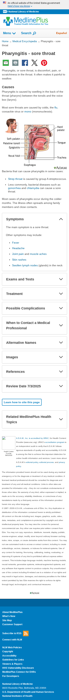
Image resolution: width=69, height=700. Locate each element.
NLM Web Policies (12, 647)
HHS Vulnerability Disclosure (18, 668)
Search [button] (26, 33)
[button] (61, 219)
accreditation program (54, 442)
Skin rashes (19, 259)
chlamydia (33, 188)
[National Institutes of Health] (5, 12)
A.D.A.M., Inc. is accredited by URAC (32, 438)
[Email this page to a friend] (6, 63)
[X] (34, 63)
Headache (18, 248)
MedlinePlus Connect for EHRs (19, 672)
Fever (15, 242)
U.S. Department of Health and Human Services (28, 692)
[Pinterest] (44, 63)
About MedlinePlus (12, 612)
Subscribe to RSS (11, 633)
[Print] (15, 63)
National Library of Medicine (23, 11)
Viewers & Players (12, 664)
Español (61, 33)
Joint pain (18, 253)
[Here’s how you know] (34, 4)
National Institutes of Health (17, 696)
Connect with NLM (12, 639)
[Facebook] (25, 63)
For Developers (10, 676)
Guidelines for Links (13, 659)
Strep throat (15, 178)
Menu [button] (7, 33)
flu (55, 107)
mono (27, 111)
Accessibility (9, 655)
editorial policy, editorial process (40, 462)
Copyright (7, 651)
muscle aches (38, 253)
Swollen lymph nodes (25, 265)
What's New (8, 616)
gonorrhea (14, 188)
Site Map (7, 620)
